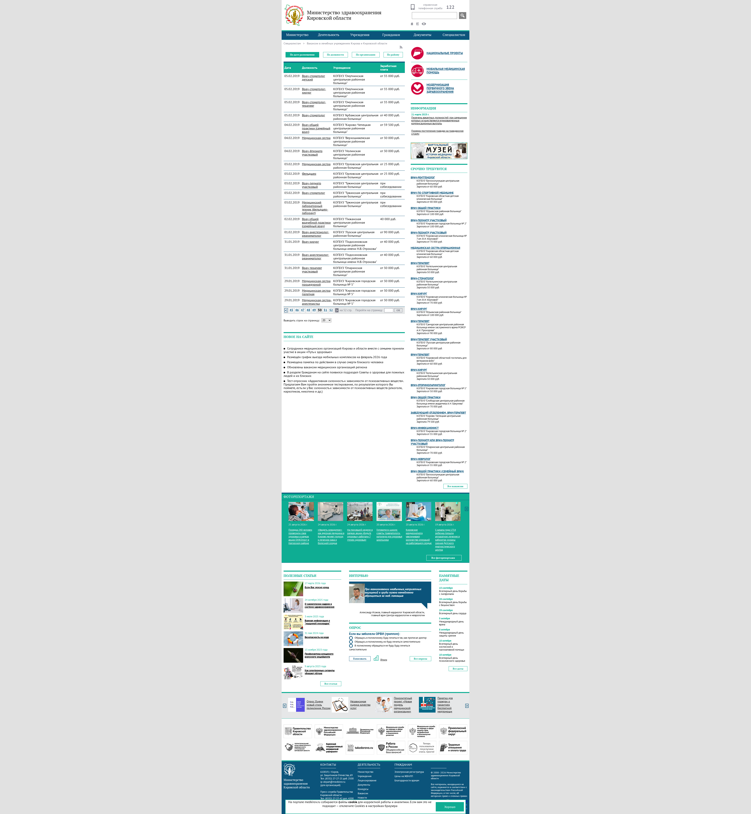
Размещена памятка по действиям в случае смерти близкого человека (335, 362)
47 (303, 310)
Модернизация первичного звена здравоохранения (440, 88)
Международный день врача (451, 623)
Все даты (458, 668)
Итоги (383, 659)
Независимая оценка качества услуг (360, 705)
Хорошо (449, 807)
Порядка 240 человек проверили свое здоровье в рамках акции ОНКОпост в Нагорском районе (300, 536)
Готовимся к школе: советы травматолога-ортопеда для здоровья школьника (389, 534)
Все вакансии (455, 486)
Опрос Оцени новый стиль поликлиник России (319, 705)
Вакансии (363, 793)
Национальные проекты (445, 53)
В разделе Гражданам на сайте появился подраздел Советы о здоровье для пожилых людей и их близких (344, 374)
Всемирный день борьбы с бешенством (453, 604)
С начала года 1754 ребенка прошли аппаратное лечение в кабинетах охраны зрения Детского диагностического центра (447, 539)
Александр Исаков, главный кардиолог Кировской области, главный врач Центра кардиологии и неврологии (392, 614)
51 (325, 310)
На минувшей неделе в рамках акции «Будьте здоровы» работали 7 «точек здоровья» (360, 534)
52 (331, 310)
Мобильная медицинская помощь (446, 70)
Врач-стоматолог (313, 115)
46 (297, 310)
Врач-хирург (310, 242)
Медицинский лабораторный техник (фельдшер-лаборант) (315, 207)
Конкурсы (363, 789)
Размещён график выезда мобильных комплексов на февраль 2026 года (337, 357)
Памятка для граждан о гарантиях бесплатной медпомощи (445, 704)
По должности (335, 54)
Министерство (297, 35)
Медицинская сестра (316, 138)
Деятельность (328, 35)
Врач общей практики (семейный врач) (316, 128)
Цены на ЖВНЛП (403, 776)
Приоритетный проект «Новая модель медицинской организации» (403, 704)
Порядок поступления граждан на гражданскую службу (437, 132)
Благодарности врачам (406, 780)
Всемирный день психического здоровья (452, 659)
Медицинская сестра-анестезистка (317, 302)
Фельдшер (309, 174)
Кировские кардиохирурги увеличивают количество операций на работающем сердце (419, 536)
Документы (422, 35)
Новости (362, 797)
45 (291, 310)
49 (314, 310)
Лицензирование (367, 780)
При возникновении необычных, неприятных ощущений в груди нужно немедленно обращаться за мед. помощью (393, 592)
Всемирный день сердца (452, 613)
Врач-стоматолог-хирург (314, 90)
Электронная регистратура (409, 772)
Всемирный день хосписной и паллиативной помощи (451, 646)
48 (308, 310)
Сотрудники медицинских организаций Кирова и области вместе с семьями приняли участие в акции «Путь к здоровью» (344, 350)
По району (393, 54)
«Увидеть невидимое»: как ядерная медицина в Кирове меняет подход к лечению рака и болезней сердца (331, 536)
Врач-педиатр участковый (311, 185)
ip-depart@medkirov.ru (332, 782)
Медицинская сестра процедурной (316, 282)
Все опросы (420, 658)
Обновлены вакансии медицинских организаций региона (327, 367)
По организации (365, 54)
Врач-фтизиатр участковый (312, 152)
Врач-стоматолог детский (313, 77)
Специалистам (454, 35)
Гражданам (391, 35)
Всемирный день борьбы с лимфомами (453, 592)
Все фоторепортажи (443, 557)
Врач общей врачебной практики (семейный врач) (316, 222)
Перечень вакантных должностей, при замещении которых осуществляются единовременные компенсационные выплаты (439, 120)
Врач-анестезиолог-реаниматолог (315, 234)
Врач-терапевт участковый (312, 269)
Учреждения (359, 35)
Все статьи (330, 683)
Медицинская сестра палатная (316, 292)
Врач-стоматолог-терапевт (314, 104)
